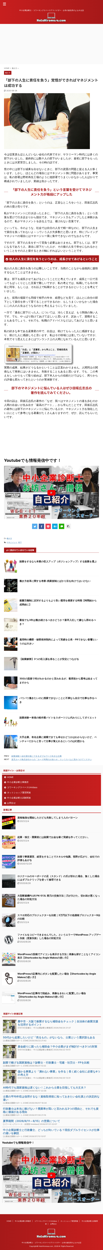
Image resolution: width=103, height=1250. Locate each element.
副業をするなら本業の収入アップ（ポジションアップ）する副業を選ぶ (58, 561)
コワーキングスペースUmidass (22, 787)
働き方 (9, 538)
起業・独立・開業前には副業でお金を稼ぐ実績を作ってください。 (53, 837)
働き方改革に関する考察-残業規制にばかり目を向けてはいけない (55, 581)
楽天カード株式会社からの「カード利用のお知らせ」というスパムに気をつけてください (51, 759)
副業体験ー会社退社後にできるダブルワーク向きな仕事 (36, 756)
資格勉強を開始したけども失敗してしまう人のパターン (47, 817)
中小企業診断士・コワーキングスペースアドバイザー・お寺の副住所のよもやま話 (51, 1243)
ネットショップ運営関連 (19, 792)
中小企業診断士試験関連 (19, 797)
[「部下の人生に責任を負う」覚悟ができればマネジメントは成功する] (55, 526)
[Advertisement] (51, 44)
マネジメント (12, 542)
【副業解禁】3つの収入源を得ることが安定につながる (49, 659)
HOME (10, 777)
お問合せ (11, 803)
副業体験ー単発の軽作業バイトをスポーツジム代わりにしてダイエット (58, 717)
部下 (20, 542)
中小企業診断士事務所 (18, 782)
